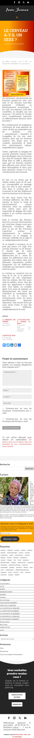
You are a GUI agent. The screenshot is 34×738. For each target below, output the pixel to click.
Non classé (3, 624)
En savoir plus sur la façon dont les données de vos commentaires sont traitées (17, 443)
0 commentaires (24, 64)
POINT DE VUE (5, 627)
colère (11, 555)
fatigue (9, 560)
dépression (23, 557)
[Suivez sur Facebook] (14, 2)
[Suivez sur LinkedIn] (28, 2)
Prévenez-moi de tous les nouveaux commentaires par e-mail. (17, 410)
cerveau (27, 552)
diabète (3, 557)
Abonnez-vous (10, 539)
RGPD (25, 734)
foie (15, 560)
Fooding (3, 597)
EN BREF (3, 594)
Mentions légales (18, 734)
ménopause (4, 567)
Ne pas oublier (5, 622)
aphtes (23, 550)
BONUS (2, 589)
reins (2, 570)
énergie (10, 574)
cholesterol (4, 555)
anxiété (17, 550)
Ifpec (2, 648)
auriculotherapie (12, 552)
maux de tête (22, 562)
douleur (9, 557)
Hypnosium (4, 651)
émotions (3, 574)
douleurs (16, 557)
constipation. (19, 555)
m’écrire (22, 515)
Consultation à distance (17, 696)
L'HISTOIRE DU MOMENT (8, 603)
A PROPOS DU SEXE (8, 335)
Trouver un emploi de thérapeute (11, 654)
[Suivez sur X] (24, 2)
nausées (11, 567)
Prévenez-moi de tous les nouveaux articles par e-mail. (17, 420)
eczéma (3, 560)
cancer (21, 552)
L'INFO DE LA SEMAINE (8, 605)
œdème (17, 574)
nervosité (19, 567)
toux (21, 572)
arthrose (29, 550)
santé (2, 630)
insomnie (26, 560)
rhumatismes (10, 570)
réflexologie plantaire (22, 570)
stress (10, 572)
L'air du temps (4, 600)
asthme (3, 552)
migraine (30, 562)
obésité (26, 567)
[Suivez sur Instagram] (19, 2)
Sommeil (3, 572)
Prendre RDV (17, 704)
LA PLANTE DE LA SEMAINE (10, 608)
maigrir (13, 562)
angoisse (10, 550)
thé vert (16, 572)
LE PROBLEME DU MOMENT (9, 619)
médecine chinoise (14, 565)
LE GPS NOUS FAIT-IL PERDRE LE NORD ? (23, 321)
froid (19, 560)
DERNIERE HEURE (6, 592)
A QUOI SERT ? (5, 584)
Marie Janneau (11, 61)
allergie (3, 550)
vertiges (27, 572)
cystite (27, 555)
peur (31, 567)
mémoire (25, 565)
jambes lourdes (5, 562)
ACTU (2, 586)
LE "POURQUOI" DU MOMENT (10, 614)
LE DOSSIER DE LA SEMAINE (9, 616)
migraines (4, 565)
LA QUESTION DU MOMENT (14, 44)
